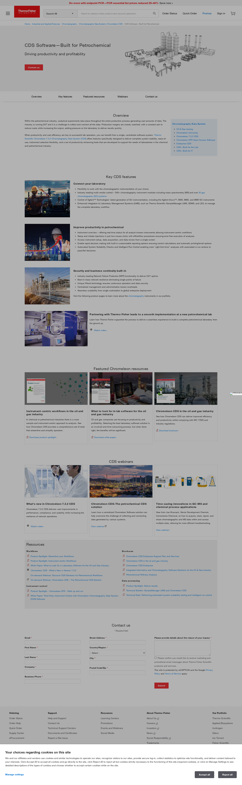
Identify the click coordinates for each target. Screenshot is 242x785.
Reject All (227, 774)
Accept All (204, 774)
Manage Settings (14, 774)
